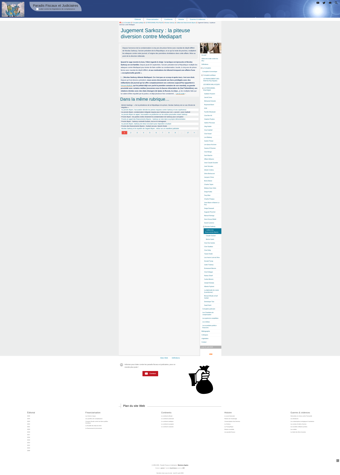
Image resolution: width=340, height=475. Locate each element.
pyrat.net (163, 468)
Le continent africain (166, 416)
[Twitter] (324, 3)
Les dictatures (294, 418)
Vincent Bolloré (126, 85)
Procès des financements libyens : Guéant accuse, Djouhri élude (144, 126)
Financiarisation (92, 412)
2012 (28, 445)
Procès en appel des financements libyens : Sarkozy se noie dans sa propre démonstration (153, 119)
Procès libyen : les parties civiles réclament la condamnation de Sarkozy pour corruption (152, 117)
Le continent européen (167, 424)
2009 (28, 450)
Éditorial (31, 412)
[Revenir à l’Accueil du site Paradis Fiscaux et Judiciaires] (13, 9)
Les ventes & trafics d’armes (298, 424)
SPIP (183, 468)
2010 (28, 448)
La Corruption (127, 22)
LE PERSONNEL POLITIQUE (154, 22)
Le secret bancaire (229, 416)
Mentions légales (183, 465)
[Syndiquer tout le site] (210, 354)
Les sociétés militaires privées (299, 426)
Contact (204, 342)
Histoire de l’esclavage (230, 418)
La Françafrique (228, 426)
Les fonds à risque (90, 416)
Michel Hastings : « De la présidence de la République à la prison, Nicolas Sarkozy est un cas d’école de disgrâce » (158, 106)
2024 (28, 418)
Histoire (228, 412)
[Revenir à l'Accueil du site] (121, 23)
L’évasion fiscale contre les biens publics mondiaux (96, 422)
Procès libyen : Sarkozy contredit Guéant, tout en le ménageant (143, 121)
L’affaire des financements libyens (186, 22)
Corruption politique (138, 22)
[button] (336, 3)
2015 (28, 440)
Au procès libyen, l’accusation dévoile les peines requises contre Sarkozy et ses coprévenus (153, 110)
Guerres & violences (300, 412)
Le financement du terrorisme (93, 428)
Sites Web (164, 358)
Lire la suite (180, 94)
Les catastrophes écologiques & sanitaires (302, 421)
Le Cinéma (227, 424)
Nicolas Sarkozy (170, 22)
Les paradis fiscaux (229, 432)
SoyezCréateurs (173, 468)
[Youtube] (318, 3)
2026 (28, 416)
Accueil (204, 55)
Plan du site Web (134, 405)
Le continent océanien (167, 426)
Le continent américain (167, 418)
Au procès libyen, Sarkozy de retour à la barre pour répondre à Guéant (146, 124)
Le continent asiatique (167, 421)
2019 (28, 432)
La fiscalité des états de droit (93, 425)
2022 (28, 424)
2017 (28, 434)
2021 (28, 426)
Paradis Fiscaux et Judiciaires (55, 7)
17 (188, 133)
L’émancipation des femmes (232, 421)
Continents (166, 412)
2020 (28, 429)
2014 (28, 442)
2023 (28, 421)
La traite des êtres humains (298, 432)
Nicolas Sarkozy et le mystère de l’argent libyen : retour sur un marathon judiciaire (150, 128)
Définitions (176, 358)
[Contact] (330, 3)
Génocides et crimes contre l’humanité (301, 416)
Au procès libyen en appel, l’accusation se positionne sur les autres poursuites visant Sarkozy (154, 114)
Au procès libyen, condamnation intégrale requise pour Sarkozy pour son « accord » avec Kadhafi (155, 112)
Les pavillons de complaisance (93, 418)
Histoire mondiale (229, 429)
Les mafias (294, 429)
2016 (28, 437)
